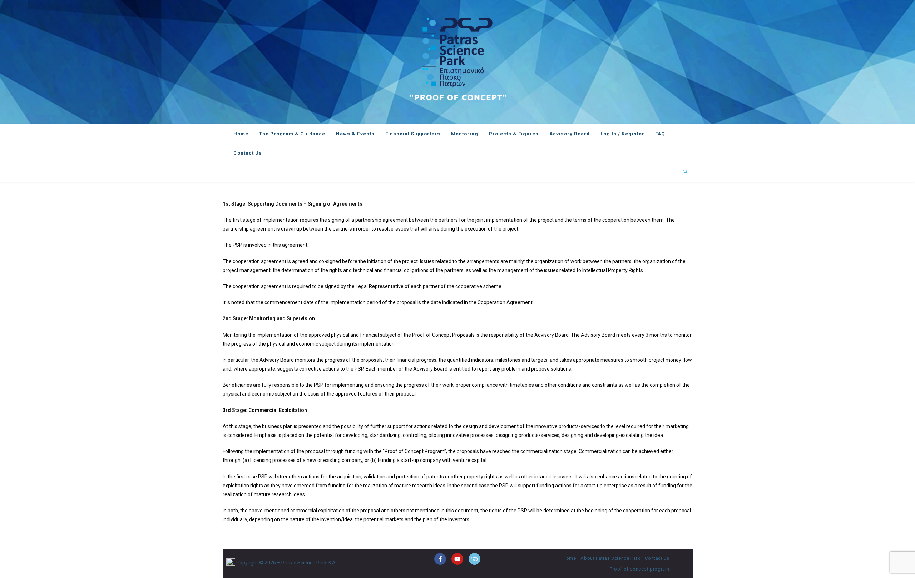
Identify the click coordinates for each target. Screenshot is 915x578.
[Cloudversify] (474, 559)
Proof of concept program (639, 569)
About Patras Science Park (610, 558)
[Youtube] (457, 559)
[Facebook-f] (440, 559)
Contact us (657, 558)
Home (569, 558)
